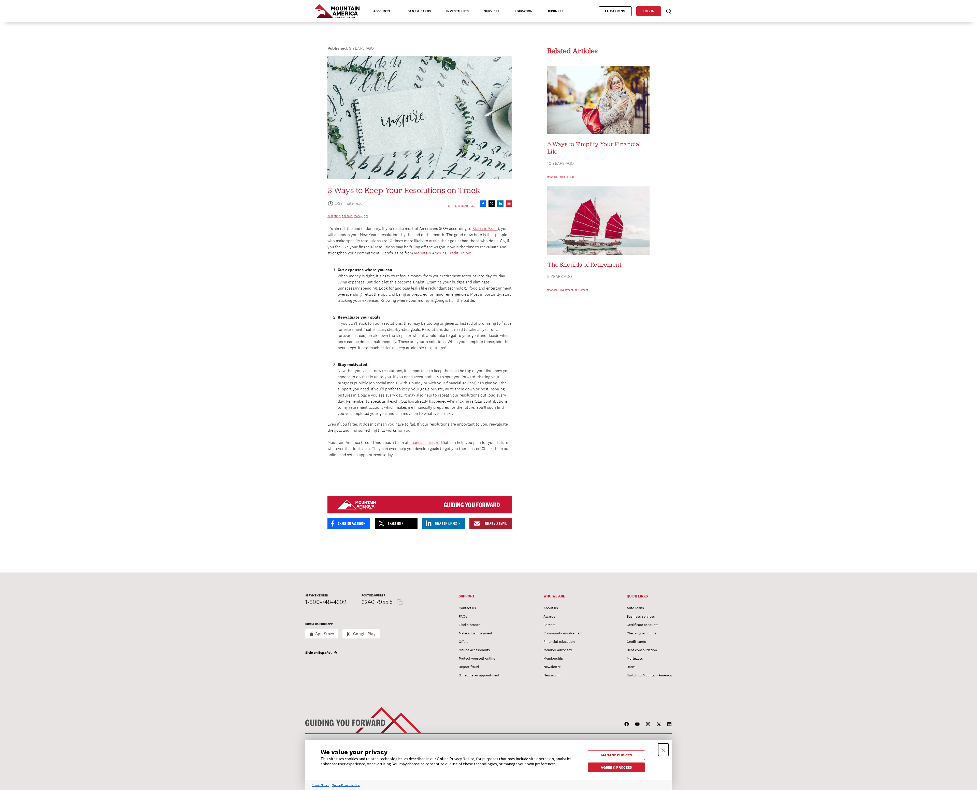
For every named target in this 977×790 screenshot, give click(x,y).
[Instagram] (648, 724)
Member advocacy (557, 650)
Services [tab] (491, 11)
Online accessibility (474, 650)
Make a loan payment (475, 633)
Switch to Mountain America (649, 675)
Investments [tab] (457, 11)
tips (366, 216)
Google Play (364, 633)
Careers (549, 624)
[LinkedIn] (669, 724)
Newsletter (552, 666)
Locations (615, 11)
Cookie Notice (320, 785)
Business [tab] (556, 11)
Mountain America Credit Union (442, 253)
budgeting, (334, 216)
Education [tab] (524, 11)
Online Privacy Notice (346, 785)
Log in (649, 11)
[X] (658, 724)
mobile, (564, 177)
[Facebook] (626, 724)
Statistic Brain (485, 228)
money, (358, 216)
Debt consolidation (642, 650)
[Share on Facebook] (483, 203)
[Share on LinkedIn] (500, 203)
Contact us (467, 608)
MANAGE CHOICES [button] (616, 755)
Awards (549, 616)
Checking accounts (642, 633)
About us (550, 608)
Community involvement (563, 633)
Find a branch (470, 624)
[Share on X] (492, 203)
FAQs (463, 616)
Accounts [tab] (381, 11)
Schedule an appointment (479, 675)
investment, (566, 290)
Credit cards (636, 641)
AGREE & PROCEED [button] (616, 767)
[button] (663, 749)
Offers (463, 641)
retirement (581, 290)
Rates (631, 666)
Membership (553, 658)
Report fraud (469, 666)
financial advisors (424, 442)
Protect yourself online (477, 658)
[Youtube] (637, 724)
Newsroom (552, 675)
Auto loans (635, 608)
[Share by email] (509, 203)
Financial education (559, 641)
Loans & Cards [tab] (418, 11)
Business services (641, 616)
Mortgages (635, 658)
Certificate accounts (642, 624)
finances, (347, 216)
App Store (324, 633)
